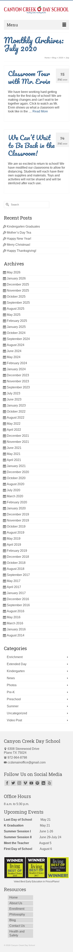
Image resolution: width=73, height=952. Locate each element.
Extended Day (16, 664)
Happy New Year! (19, 238)
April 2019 (14, 544)
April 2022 (14, 429)
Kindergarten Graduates (23, 226)
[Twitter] (13, 783)
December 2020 (18, 472)
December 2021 (18, 435)
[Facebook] (7, 783)
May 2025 (13, 314)
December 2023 (18, 375)
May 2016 (13, 617)
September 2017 (18, 575)
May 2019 (13, 538)
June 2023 (14, 399)
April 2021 (14, 460)
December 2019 (18, 514)
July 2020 (13, 490)
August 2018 (15, 568)
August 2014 (15, 635)
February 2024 (17, 363)
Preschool (14, 699)
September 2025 (18, 302)
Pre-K (11, 692)
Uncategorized (17, 713)
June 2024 (14, 351)
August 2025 (15, 308)
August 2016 (15, 611)
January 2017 (16, 593)
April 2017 (14, 587)
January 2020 (16, 508)
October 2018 (16, 562)
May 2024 (13, 357)
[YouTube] (31, 783)
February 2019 (17, 550)
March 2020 (15, 496)
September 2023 (18, 387)
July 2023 (13, 393)
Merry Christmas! (18, 244)
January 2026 (16, 278)
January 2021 (16, 466)
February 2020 (17, 502)
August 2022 (15, 417)
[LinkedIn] (43, 783)
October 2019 (16, 526)
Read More (40, 111)
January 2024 (16, 369)
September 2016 (18, 605)
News (11, 678)
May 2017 (13, 581)
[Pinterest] (37, 783)
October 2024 (16, 333)
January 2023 (16, 405)
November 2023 (18, 381)
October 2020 (16, 478)
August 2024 (15, 345)
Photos (12, 685)
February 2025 (17, 320)
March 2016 (15, 623)
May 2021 (13, 454)
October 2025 (16, 296)
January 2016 (16, 629)
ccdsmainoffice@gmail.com (27, 762)
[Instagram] (19, 783)
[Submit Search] (7, 204)
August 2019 (15, 532)
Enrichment (15, 657)
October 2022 (16, 411)
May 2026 (13, 272)
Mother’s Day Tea (19, 232)
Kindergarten (16, 671)
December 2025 (18, 284)
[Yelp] (49, 783)
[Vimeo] (25, 783)
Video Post (14, 720)
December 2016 (18, 599)
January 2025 (16, 326)
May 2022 (13, 423)
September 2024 (18, 339)
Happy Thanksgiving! (21, 250)
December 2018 (18, 556)
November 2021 (18, 441)
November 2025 (18, 290)
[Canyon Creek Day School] (36, 10)
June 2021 (14, 447)
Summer (12, 706)
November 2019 (18, 520)
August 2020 (15, 484)
